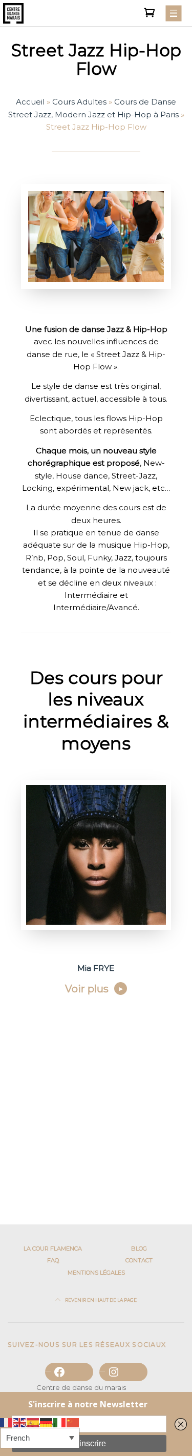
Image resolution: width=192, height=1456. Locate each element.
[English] (20, 1422)
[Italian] (60, 1422)
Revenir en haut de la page (100, 1300)
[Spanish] (33, 1422)
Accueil (30, 102)
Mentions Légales (96, 1272)
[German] (46, 1422)
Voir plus (87, 989)
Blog (139, 1248)
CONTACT (139, 1260)
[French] (6, 1422)
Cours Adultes (79, 102)
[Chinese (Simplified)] (73, 1422)
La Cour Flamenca (53, 1248)
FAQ (53, 1260)
